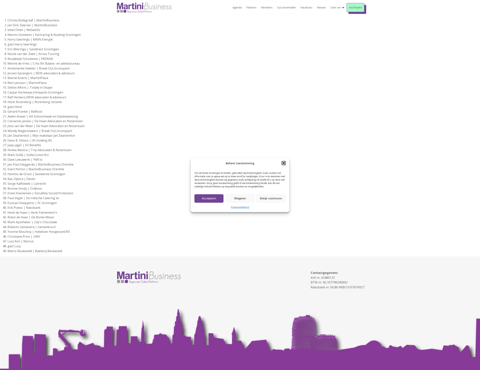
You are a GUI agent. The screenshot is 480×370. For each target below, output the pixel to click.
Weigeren (240, 198)
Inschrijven (355, 7)
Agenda (237, 7)
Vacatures (306, 7)
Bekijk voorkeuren (271, 198)
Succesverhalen (286, 7)
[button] (284, 163)
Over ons (335, 7)
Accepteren (209, 198)
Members (267, 7)
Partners (251, 7)
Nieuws (321, 7)
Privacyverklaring (240, 207)
